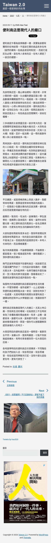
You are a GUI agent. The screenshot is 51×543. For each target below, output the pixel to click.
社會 (15, 366)
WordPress (43, 535)
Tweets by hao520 (10, 439)
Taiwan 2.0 (23, 535)
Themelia (27, 538)
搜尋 (5, 448)
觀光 (20, 366)
